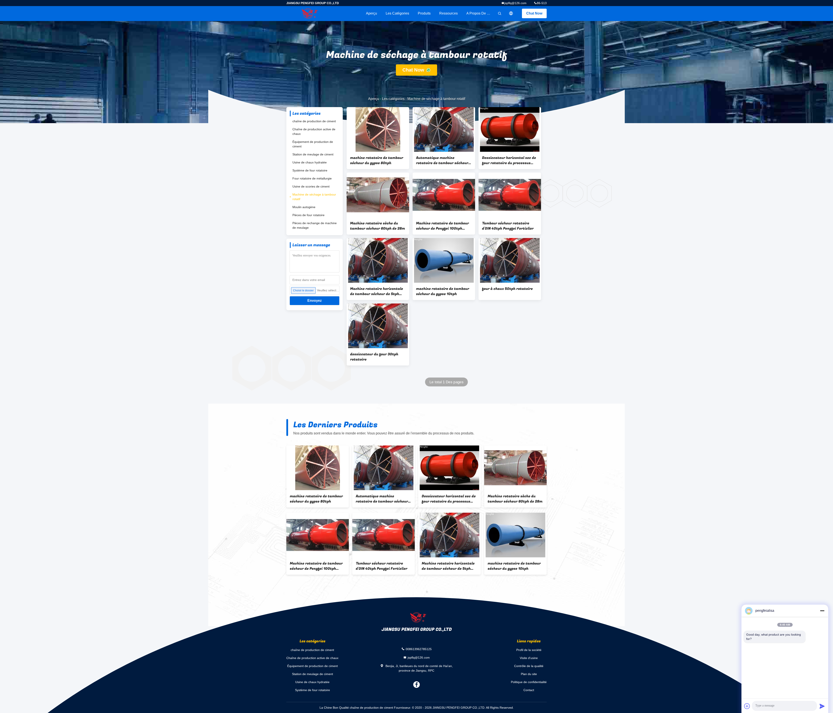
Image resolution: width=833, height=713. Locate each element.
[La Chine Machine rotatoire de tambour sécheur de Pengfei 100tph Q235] (444, 195)
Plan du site (529, 674)
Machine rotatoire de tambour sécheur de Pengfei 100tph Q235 (442, 226)
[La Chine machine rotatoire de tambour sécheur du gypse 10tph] (444, 260)
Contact (528, 690)
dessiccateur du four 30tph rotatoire (374, 357)
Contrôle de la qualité (528, 666)
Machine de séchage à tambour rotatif (314, 197)
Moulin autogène (303, 207)
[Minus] (822, 610)
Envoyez (314, 300)
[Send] (822, 706)
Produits (424, 13)
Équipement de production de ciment (312, 144)
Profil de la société (528, 650)
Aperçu (371, 13)
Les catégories (397, 13)
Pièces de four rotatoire (308, 215)
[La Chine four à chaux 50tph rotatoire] (510, 260)
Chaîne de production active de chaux (313, 131)
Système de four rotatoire (309, 170)
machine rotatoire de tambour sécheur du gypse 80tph (376, 160)
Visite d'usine (529, 658)
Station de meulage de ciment (312, 154)
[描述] (511, 13)
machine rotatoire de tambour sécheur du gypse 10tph (442, 291)
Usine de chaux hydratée (309, 162)
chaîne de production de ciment (314, 121)
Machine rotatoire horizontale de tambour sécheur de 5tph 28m (376, 291)
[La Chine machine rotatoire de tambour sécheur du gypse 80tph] (378, 129)
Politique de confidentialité (529, 682)
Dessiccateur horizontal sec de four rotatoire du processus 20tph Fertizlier (509, 160)
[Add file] (747, 706)
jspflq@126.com (515, 3)
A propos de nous (480, 13)
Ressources (448, 13)
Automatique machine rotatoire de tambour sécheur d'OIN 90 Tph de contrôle (442, 160)
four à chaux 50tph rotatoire (507, 288)
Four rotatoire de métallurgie (312, 178)
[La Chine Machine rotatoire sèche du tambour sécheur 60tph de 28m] (378, 195)
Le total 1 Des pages (446, 382)
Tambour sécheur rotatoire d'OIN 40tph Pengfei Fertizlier (508, 226)
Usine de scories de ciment (311, 186)
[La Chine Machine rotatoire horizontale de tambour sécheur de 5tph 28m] (378, 260)
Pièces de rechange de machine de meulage (314, 225)
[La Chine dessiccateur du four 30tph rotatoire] (378, 325)
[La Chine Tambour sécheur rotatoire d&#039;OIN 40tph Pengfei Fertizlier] (510, 195)
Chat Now (534, 13)
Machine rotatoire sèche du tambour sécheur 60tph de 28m (377, 226)
